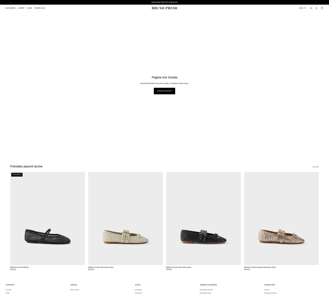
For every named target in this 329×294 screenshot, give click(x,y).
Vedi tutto (315, 167)
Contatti (8, 290)
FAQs (8, 293)
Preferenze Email (270, 293)
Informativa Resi (205, 293)
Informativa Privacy (206, 290)
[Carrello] (322, 8)
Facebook (138, 293)
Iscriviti (266, 290)
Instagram (138, 290)
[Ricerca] (311, 8)
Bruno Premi (74, 290)
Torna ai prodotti (164, 91)
